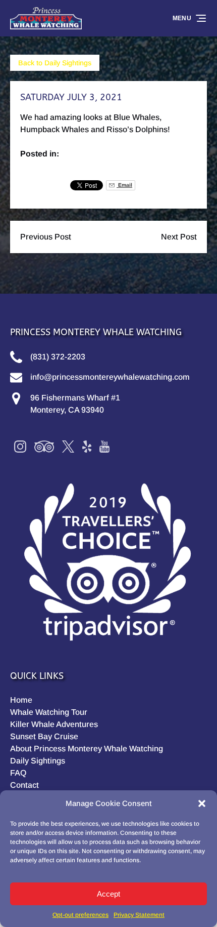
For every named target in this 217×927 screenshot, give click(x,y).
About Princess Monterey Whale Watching (86, 748)
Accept (108, 894)
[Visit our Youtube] (104, 446)
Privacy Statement (139, 914)
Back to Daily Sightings (54, 63)
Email (124, 185)
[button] (202, 803)
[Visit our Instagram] (20, 446)
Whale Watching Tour (48, 712)
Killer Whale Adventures (54, 724)
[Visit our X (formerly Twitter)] (68, 446)
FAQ (18, 773)
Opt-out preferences (80, 914)
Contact (24, 785)
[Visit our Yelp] (86, 446)
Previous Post (45, 236)
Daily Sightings (37, 760)
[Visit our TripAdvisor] (44, 446)
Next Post (179, 236)
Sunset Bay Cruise (44, 736)
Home (21, 700)
